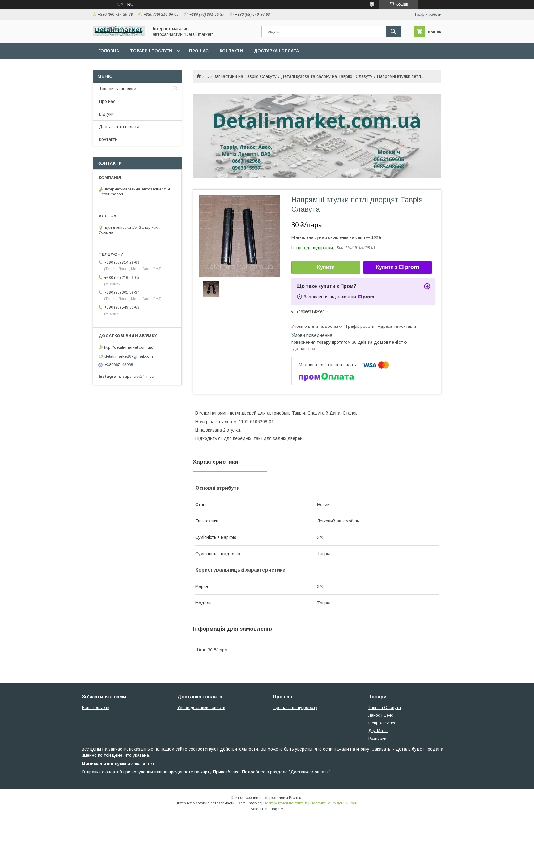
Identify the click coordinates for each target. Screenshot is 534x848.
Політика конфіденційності (333, 803)
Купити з (386, 267)
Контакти (231, 51)
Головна (108, 51)
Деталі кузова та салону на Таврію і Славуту (326, 76)
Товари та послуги (117, 88)
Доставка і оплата (276, 51)
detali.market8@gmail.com (128, 356)
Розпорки (377, 738)
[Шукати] (393, 31)
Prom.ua (296, 797)
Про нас (199, 51)
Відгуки (106, 114)
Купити (326, 267)
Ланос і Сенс (380, 715)
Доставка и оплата (309, 771)
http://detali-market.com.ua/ (129, 347)
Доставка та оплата (119, 126)
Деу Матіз (378, 730)
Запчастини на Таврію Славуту (245, 76)
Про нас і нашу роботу (295, 707)
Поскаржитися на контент (285, 803)
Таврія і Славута (384, 707)
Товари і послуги (151, 51)
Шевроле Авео (382, 723)
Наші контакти (95, 707)
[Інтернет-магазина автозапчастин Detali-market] (119, 34)
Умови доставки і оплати (201, 707)
